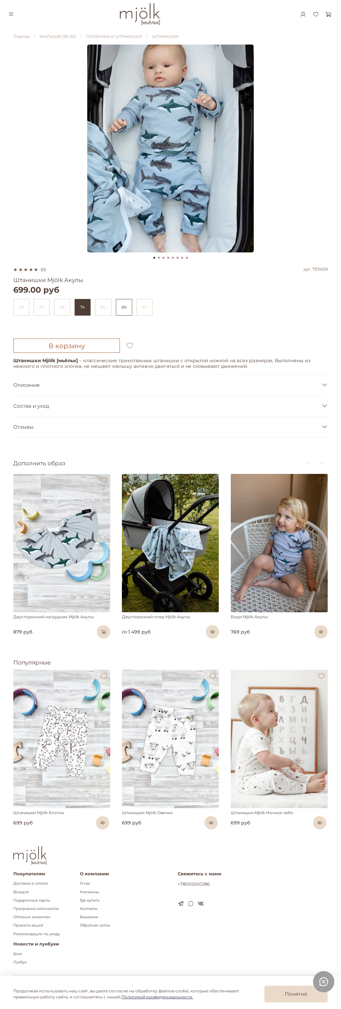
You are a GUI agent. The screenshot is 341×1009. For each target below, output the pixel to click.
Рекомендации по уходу (36, 934)
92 (144, 307)
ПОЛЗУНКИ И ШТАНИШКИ (114, 36)
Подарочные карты (31, 900)
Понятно (296, 994)
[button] (29, 610)
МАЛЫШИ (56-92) (58, 36)
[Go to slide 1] (154, 258)
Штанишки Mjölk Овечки (147, 812)
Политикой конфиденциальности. (157, 996)
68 (62, 307)
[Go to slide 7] (182, 258)
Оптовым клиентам (31, 917)
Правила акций (28, 925)
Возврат (21, 892)
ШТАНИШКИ (165, 36)
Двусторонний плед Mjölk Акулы (156, 616)
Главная (21, 36)
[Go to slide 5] (173, 258)
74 (82, 307)
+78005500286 (194, 884)
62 (41, 307)
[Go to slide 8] (187, 258)
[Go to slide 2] (159, 258)
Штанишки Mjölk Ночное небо (262, 812)
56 (21, 307)
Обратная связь (95, 925)
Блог (17, 954)
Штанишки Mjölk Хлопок (38, 812)
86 (124, 307)
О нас (85, 883)
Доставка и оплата (30, 883)
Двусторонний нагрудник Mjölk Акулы (53, 616)
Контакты (89, 909)
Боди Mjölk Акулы (249, 616)
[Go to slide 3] (164, 258)
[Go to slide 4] (168, 258)
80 (103, 307)
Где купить (90, 900)
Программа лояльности (36, 909)
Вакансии (89, 917)
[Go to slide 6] (177, 258)
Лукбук (20, 962)
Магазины (89, 892)
